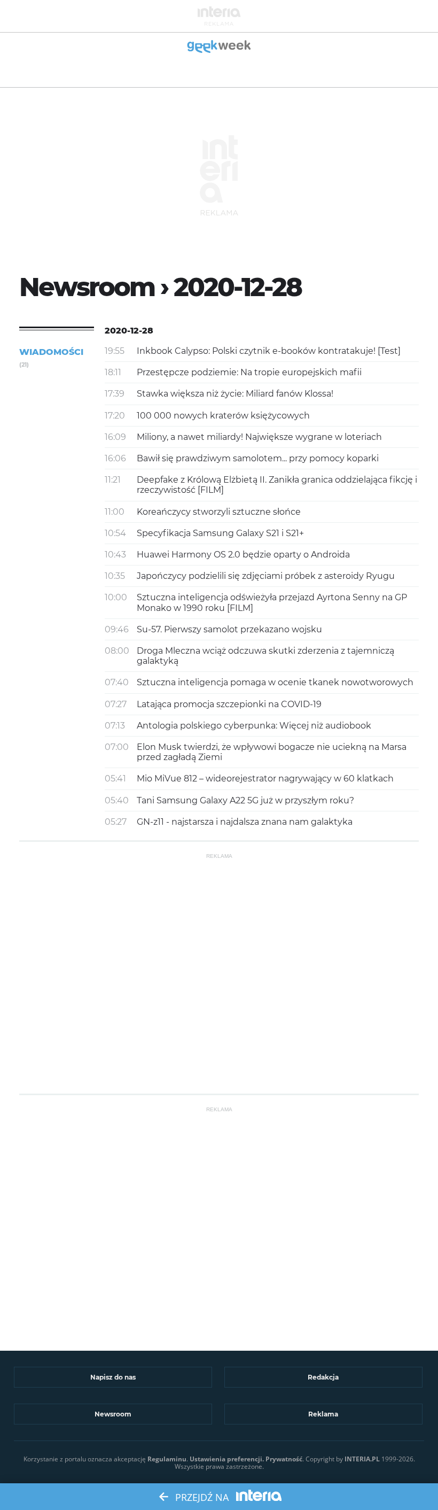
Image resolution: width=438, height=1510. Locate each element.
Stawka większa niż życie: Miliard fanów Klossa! (235, 394)
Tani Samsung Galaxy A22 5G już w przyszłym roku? (245, 800)
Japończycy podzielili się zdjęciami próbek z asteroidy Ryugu (266, 576)
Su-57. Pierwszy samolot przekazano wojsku (229, 629)
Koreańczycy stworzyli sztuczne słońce (219, 512)
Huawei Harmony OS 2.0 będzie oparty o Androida (243, 554)
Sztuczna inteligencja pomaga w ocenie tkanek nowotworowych (275, 682)
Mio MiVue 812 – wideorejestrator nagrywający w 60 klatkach (265, 778)
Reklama (323, 1414)
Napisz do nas (113, 1377)
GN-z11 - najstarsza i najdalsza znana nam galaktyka (245, 822)
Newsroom (113, 1414)
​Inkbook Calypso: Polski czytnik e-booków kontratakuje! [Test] (269, 351)
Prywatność (283, 1458)
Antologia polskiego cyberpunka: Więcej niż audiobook (254, 726)
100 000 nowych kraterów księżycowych (223, 416)
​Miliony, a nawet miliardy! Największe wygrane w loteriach (259, 437)
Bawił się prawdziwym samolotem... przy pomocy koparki (258, 458)
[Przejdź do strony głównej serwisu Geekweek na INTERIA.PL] (219, 47)
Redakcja (323, 1377)
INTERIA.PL (362, 1458)
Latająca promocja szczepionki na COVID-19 (229, 704)
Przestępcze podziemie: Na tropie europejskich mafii (249, 372)
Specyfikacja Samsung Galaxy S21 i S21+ (220, 533)
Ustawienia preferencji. (227, 1458)
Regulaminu (166, 1458)
